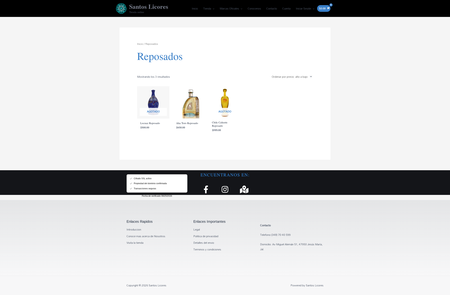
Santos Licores (148, 6)
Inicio (140, 43)
